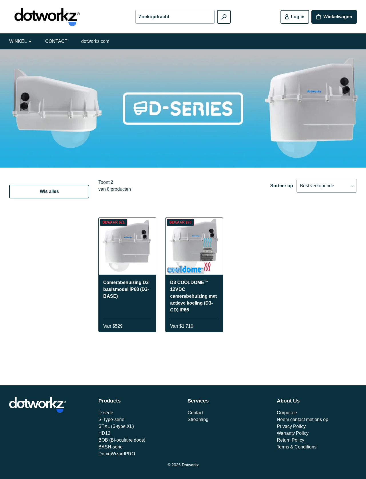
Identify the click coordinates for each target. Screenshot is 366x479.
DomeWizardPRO (116, 453)
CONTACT (56, 41)
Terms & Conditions (297, 446)
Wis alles (49, 191)
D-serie (105, 412)
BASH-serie (110, 446)
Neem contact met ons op (302, 419)
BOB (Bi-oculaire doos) (121, 440)
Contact (195, 412)
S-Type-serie (111, 419)
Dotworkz (190, 464)
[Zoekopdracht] (224, 17)
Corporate (287, 412)
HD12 (104, 433)
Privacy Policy (291, 426)
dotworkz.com (95, 41)
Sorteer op (281, 185)
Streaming (198, 419)
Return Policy (290, 440)
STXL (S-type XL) (116, 426)
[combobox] (175, 17)
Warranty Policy (293, 433)
